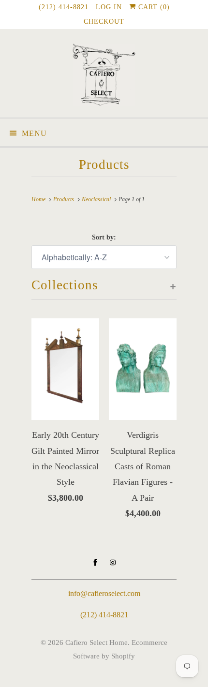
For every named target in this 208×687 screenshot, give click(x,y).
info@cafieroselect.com (104, 593)
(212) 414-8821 (64, 7)
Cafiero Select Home (96, 642)
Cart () (153, 7)
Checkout (104, 21)
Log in (109, 7)
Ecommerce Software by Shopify (120, 649)
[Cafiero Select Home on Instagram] (112, 562)
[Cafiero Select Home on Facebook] (95, 562)
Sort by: (104, 237)
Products (104, 164)
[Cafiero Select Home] (104, 77)
